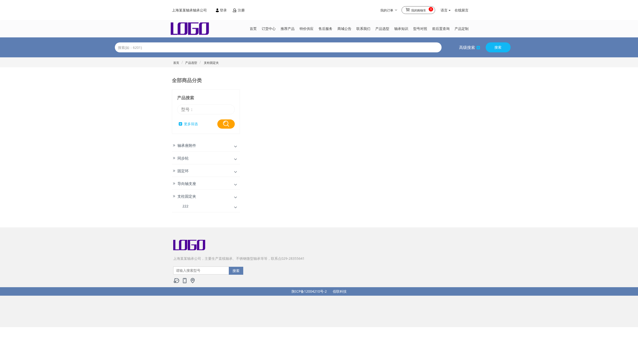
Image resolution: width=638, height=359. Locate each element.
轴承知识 (401, 28)
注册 (241, 10)
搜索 (497, 47)
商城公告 (344, 28)
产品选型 (382, 28)
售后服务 (325, 28)
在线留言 (462, 10)
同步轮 (183, 158)
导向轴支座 (186, 183)
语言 (445, 10)
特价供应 (307, 28)
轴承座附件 (186, 145)
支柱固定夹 (211, 63)
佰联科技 (340, 291)
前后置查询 (441, 28)
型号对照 (420, 28)
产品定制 (462, 28)
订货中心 (269, 28)
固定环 (183, 170)
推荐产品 (288, 28)
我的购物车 (421, 9)
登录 (223, 10)
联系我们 (363, 28)
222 (185, 206)
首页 (253, 28)
